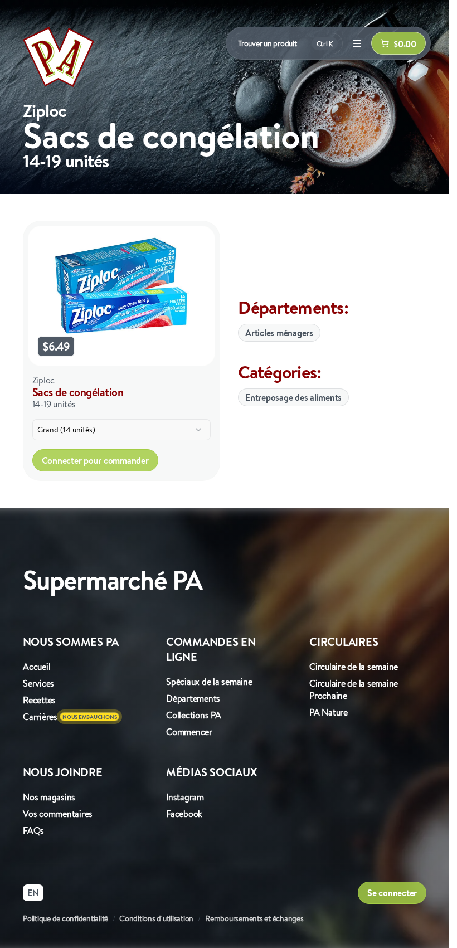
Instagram (185, 797)
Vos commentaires (58, 814)
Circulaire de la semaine (353, 666)
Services (38, 683)
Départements (193, 698)
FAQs (33, 830)
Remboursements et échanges (254, 918)
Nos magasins (49, 797)
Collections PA (193, 715)
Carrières (40, 717)
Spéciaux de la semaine (209, 681)
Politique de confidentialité (65, 918)
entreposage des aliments (293, 397)
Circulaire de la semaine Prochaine (353, 689)
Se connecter (392, 893)
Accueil (36, 666)
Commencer (189, 732)
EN (33, 893)
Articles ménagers (279, 333)
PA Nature (328, 712)
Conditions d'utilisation (156, 918)
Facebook (184, 814)
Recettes (39, 700)
